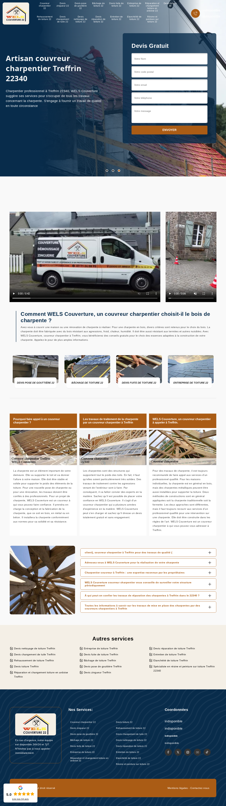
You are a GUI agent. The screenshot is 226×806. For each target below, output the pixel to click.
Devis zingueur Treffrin (97, 672)
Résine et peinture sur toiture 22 (152, 19)
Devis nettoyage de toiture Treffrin (34, 648)
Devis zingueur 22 (62, 4)
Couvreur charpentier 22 (45, 6)
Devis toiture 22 (170, 4)
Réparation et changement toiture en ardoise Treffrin (41, 674)
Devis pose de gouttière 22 (80, 6)
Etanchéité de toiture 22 (134, 18)
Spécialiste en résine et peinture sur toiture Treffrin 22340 (184, 668)
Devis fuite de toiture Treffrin (101, 654)
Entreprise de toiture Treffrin (101, 648)
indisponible (211, 10)
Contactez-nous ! (73, 129)
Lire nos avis (20, 799)
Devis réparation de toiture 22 (98, 19)
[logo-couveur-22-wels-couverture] (16, 13)
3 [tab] (119, 170)
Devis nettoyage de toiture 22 (80, 19)
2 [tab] (113, 170)
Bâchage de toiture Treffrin (100, 660)
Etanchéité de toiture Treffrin (170, 660)
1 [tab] (107, 170)
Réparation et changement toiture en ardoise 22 (152, 7)
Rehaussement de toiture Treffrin (34, 660)
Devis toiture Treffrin (26, 666)
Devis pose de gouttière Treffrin (103, 666)
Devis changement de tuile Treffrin (34, 654)
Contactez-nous (199, 788)
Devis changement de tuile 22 (62, 19)
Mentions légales (178, 788)
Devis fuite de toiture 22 (116, 4)
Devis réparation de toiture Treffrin (174, 648)
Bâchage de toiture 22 (98, 4)
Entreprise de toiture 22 (134, 4)
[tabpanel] (113, 88)
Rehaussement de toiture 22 (45, 18)
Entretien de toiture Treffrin (169, 654)
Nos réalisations (28, 129)
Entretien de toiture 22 (116, 18)
